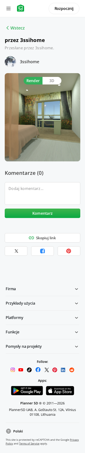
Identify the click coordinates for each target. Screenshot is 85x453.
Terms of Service (29, 443)
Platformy (14, 317)
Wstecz (17, 28)
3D (52, 80)
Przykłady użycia (20, 303)
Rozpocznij (64, 8)
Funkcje (12, 332)
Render (33, 80)
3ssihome (29, 61)
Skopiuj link (46, 237)
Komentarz (42, 213)
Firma (11, 288)
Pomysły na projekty (24, 346)
